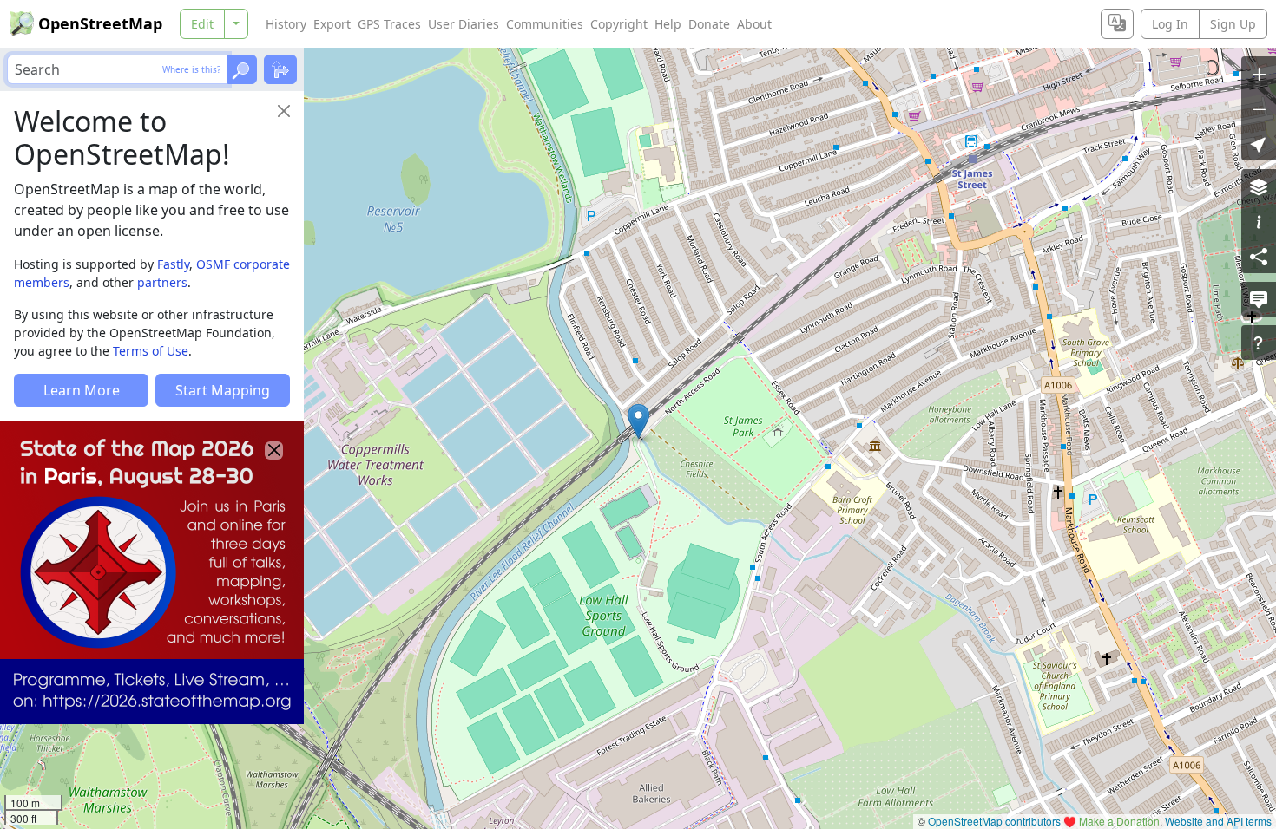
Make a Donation (1119, 820)
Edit (202, 24)
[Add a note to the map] (1258, 299)
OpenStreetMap (100, 23)
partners (162, 282)
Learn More (81, 390)
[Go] (242, 69)
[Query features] (1258, 342)
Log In (1170, 24)
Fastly (173, 264)
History (286, 24)
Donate (709, 24)
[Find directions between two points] (280, 69)
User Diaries (463, 24)
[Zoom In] (1258, 73)
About (754, 24)
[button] (638, 421)
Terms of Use (150, 351)
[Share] (1258, 255)
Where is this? (191, 69)
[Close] (284, 111)
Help (667, 24)
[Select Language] (1117, 24)
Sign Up (1233, 24)
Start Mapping (222, 390)
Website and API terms (1218, 820)
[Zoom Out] (1258, 108)
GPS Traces (389, 24)
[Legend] (1258, 221)
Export (332, 24)
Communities (544, 24)
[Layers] (1258, 186)
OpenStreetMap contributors (994, 820)
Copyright (619, 24)
